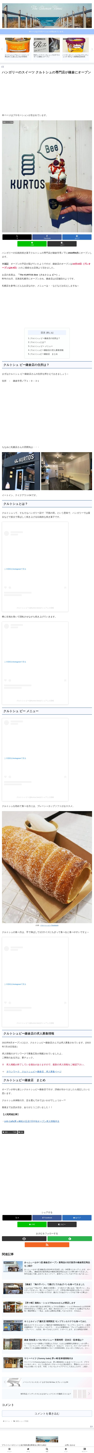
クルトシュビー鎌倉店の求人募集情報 (47, 350)
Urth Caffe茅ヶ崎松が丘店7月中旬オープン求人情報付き (31, 1121)
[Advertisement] (47, 93)
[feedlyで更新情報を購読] (69, 1238)
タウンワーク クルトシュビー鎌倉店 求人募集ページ (33, 1071)
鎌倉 (21, 1132)
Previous (2, 49)
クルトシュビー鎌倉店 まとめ (44, 354)
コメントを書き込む (47, 1413)
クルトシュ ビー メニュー (41, 346)
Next (92, 49)
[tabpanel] (18, 49)
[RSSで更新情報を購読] (47, 1244)
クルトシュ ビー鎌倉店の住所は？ (45, 338)
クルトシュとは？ (38, 342)
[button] (62, 244)
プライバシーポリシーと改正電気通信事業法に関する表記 (24, 1445)
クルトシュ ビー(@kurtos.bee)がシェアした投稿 (35, 608)
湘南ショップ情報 (10, 1132)
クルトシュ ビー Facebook (49, 925)
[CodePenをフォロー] (24, 1238)
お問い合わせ (70, 1445)
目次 (43, 332)
